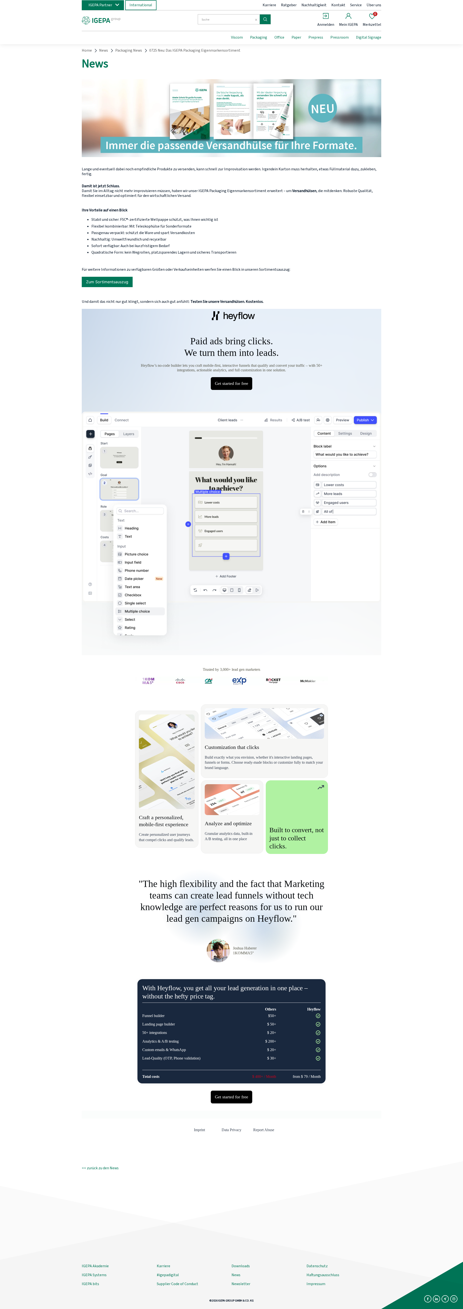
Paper (296, 37)
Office (279, 37)
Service (356, 5)
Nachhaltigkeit (314, 5)
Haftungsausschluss (322, 1275)
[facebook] (427, 1298)
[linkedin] (436, 1298)
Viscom (237, 37)
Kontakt (338, 5)
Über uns (374, 5)
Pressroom (339, 37)
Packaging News (128, 50)
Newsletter (241, 1284)
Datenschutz (317, 1266)
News (103, 50)
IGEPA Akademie (95, 1266)
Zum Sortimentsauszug (107, 281)
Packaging (258, 37)
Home (87, 50)
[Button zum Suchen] (265, 19)
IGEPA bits (90, 1284)
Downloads (241, 1266)
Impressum (315, 1284)
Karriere (269, 5)
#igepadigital (168, 1275)
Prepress (315, 37)
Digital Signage (368, 37)
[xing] (445, 1298)
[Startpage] (121, 20)
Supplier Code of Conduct (177, 1284)
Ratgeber (289, 5)
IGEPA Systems (94, 1275)
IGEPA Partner (100, 5)
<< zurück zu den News (100, 1168)
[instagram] (453, 1298)
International (140, 5)
